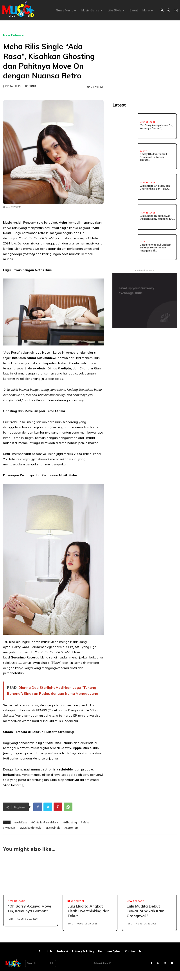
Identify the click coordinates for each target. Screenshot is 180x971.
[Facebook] (37, 807)
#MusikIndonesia (30, 828)
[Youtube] (172, 963)
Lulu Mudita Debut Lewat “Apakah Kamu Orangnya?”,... (157, 217)
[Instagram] (158, 963)
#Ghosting (70, 822)
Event (143, 151)
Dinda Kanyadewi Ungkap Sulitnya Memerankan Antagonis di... (155, 247)
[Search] (51, 963)
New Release (13, 35)
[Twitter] (47, 807)
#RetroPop (71, 828)
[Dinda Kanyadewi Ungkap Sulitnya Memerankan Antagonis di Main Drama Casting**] (125, 247)
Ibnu (32, 86)
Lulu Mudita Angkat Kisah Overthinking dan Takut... (155, 187)
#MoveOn (9, 828)
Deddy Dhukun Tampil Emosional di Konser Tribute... (153, 156)
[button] (162, 10)
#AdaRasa (20, 822)
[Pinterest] (58, 807)
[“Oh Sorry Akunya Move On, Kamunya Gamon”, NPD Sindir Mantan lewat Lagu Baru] (125, 126)
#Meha (85, 822)
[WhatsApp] (68, 807)
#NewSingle (52, 828)
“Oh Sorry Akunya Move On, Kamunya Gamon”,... (156, 127)
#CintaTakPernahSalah (45, 822)
